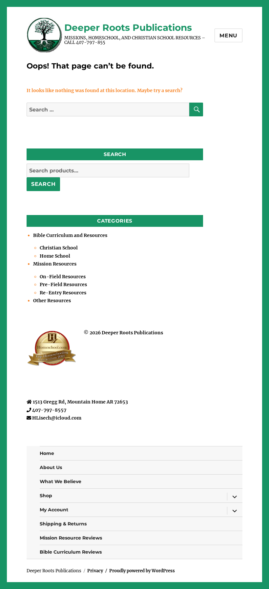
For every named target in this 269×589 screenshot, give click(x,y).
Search (43, 184)
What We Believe (60, 481)
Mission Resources (54, 264)
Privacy (95, 571)
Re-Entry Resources (63, 293)
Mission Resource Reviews (71, 538)
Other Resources (52, 301)
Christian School (59, 248)
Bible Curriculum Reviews (71, 552)
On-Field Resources (63, 277)
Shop (46, 496)
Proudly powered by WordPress (142, 571)
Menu (228, 35)
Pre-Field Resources (63, 284)
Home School (55, 256)
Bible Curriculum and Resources (70, 235)
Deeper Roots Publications (128, 27)
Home (47, 453)
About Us (51, 467)
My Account (54, 510)
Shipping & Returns (63, 524)
